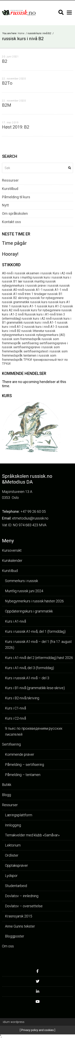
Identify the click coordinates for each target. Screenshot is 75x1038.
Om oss (8, 946)
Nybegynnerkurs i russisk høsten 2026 (34, 601)
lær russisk (26, 281)
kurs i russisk (53, 277)
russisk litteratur (32, 331)
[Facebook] (37, 972)
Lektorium (13, 845)
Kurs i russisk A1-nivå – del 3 (27, 678)
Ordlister (11, 855)
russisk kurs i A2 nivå (37, 318)
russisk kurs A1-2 (49, 306)
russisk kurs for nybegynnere (40, 310)
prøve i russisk (48, 285)
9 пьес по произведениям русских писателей (33, 731)
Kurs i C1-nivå (15, 708)
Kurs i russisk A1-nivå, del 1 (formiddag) (35, 631)
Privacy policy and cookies (37, 1030)
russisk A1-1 (34, 290)
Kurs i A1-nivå (15, 621)
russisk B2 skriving (15, 298)
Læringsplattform (18, 815)
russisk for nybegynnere (47, 298)
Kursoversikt (12, 550)
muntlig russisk (45, 281)
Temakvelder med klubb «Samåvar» (32, 835)
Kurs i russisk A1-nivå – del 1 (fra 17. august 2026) (38, 644)
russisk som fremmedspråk (21, 339)
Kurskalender (12, 560)
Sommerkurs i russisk (21, 581)
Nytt (5, 205)
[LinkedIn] (37, 993)
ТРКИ (27, 360)
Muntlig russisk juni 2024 (24, 591)
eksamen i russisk (39, 273)
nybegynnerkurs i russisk (19, 285)
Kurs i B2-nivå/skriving (22, 698)
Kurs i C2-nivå (15, 718)
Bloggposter (14, 936)
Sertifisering (11, 744)
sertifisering (30, 343)
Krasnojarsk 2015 (18, 916)
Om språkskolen (15, 214)
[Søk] (61, 12)
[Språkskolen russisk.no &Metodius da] (19, 13)
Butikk (6, 785)
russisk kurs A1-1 (23, 306)
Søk (69, 168)
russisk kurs (38, 302)
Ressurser (10, 180)
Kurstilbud (10, 189)
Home (21, 33)
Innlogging (13, 825)
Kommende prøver (19, 754)
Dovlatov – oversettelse (24, 906)
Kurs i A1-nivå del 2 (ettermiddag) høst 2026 (39, 658)
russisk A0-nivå (13, 290)
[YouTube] (37, 1003)
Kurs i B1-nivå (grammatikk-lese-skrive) (35, 688)
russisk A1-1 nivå (55, 290)
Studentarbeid (16, 886)
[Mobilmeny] (69, 12)
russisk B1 (54, 294)
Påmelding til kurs (16, 197)
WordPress (13, 1021)
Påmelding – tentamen (22, 775)
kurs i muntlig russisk (28, 277)
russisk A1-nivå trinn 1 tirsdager (24, 294)
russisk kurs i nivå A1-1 (40, 322)
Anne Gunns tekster (20, 926)
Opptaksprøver (16, 865)
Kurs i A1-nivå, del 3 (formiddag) (29, 668)
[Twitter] (37, 982)
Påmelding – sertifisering (24, 764)
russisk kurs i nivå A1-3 (40, 327)
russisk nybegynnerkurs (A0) (45, 335)
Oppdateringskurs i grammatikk (29, 611)
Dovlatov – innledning (21, 896)
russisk (64, 285)
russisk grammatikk (15, 302)
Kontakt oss (11, 222)
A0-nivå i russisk (13, 273)
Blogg (6, 795)
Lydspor (11, 876)
